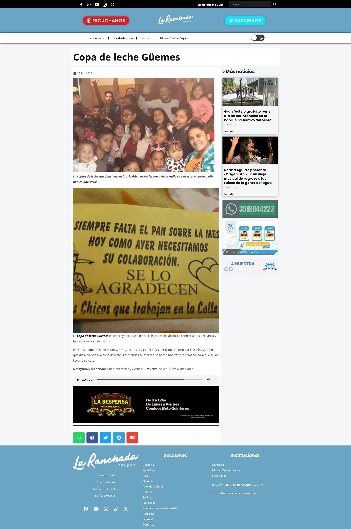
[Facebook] (81, 4)
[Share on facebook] (92, 437)
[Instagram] (104, 4)
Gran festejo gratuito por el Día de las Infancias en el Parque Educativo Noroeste (247, 115)
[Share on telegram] (119, 437)
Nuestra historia (122, 38)
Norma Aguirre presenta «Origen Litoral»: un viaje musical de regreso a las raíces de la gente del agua (248, 176)
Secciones (95, 38)
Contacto (146, 38)
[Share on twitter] (105, 437)
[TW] (112, 4)
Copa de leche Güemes (92, 336)
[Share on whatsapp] (79, 437)
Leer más (228, 131)
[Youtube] (96, 4)
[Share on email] (132, 437)
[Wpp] (89, 4)
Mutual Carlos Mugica (174, 38)
